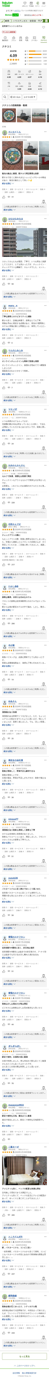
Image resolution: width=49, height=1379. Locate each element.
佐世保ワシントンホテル (12, 26)
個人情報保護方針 (29, 1373)
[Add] (43, 27)
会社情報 (16, 1373)
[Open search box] (5, 97)
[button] (9, 115)
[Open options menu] (45, 131)
